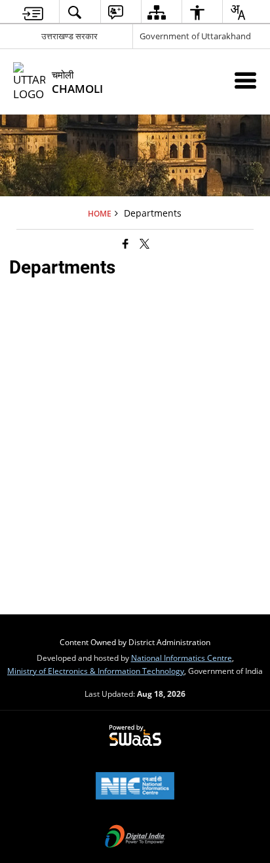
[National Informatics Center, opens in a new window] (135, 787)
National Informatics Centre (181, 657)
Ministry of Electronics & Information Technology (95, 670)
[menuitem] (32, 12)
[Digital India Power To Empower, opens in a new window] (135, 837)
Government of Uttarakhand (195, 36)
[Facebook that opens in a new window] (125, 243)
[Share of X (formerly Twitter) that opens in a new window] (144, 243)
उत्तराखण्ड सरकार (69, 36)
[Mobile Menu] (245, 80)
